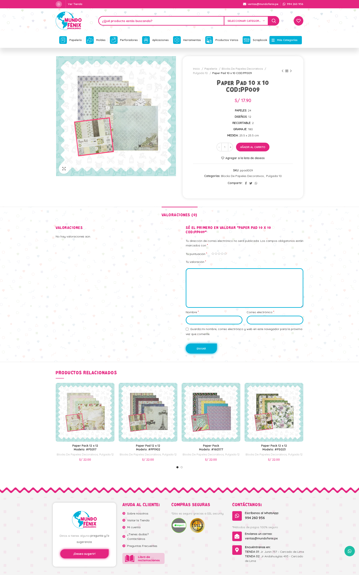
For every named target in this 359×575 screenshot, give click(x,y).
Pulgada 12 (106, 454)
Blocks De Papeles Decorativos (243, 68)
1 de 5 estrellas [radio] (212, 253)
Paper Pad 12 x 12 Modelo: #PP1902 (148, 447)
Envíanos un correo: (258, 534)
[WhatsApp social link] (59, 4)
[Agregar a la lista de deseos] (111, 401)
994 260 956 (255, 518)
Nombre (192, 312)
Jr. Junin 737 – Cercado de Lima (274, 552)
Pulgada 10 (201, 73)
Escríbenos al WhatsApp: (262, 513)
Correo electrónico (260, 312)
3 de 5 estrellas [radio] (219, 253)
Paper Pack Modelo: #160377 (211, 447)
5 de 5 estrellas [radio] (225, 253)
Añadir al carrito (252, 147)
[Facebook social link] (246, 183)
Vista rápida (111, 391)
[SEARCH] (273, 21)
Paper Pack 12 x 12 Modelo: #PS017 (85, 447)
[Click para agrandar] (64, 168)
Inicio (197, 68)
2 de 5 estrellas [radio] (216, 253)
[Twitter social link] (250, 183)
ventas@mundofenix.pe (261, 538)
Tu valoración (196, 262)
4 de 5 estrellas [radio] (222, 253)
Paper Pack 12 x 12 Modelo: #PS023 (274, 447)
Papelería (211, 68)
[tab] (180, 213)
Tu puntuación (196, 253)
